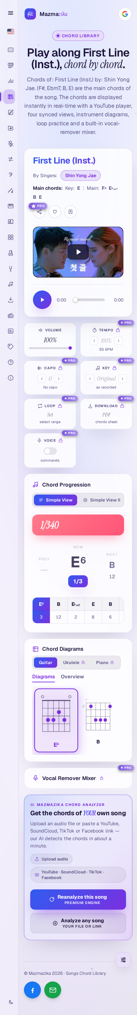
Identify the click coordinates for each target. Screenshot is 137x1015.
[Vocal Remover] (9, 143)
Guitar (45, 662)
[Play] (78, 252)
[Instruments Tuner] (9, 268)
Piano (102, 662)
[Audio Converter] (9, 159)
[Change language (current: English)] (9, 31)
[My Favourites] (70, 211)
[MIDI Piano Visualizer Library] (9, 65)
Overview (72, 676)
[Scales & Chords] (9, 190)
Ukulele (71, 662)
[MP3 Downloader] (9, 299)
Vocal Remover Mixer (69, 778)
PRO (41, 206)
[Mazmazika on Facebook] (32, 989)
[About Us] (9, 378)
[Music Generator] (9, 284)
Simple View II (105, 500)
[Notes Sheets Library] (9, 128)
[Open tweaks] (123, 959)
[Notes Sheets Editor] (9, 112)
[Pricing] (9, 346)
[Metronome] (9, 253)
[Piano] (9, 206)
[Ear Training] (9, 175)
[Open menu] (9, 13)
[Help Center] (9, 362)
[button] (56, 721)
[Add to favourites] (55, 211)
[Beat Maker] (9, 237)
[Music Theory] (9, 221)
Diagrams (43, 676)
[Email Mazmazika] (52, 989)
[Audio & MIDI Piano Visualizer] (9, 50)
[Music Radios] (9, 315)
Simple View (59, 500)
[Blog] (9, 331)
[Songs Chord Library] (9, 96)
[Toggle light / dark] (9, 1002)
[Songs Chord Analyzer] (9, 81)
